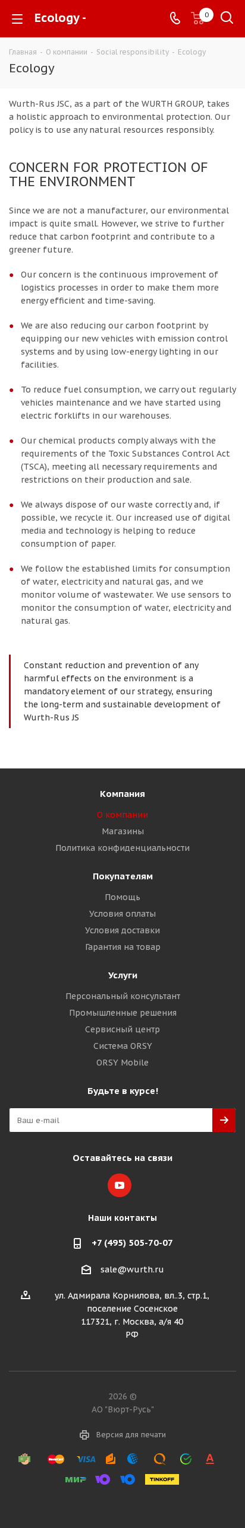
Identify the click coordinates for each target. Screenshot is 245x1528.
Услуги (122, 975)
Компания (122, 793)
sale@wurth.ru (132, 1269)
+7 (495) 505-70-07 (132, 1242)
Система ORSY (122, 1046)
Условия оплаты (122, 913)
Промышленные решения (123, 1012)
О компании (122, 814)
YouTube (119, 1185)
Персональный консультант (122, 996)
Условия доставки (122, 930)
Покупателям (123, 876)
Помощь (122, 897)
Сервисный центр (122, 1029)
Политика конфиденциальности (122, 848)
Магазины (123, 831)
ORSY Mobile (122, 1062)
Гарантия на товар (123, 947)
